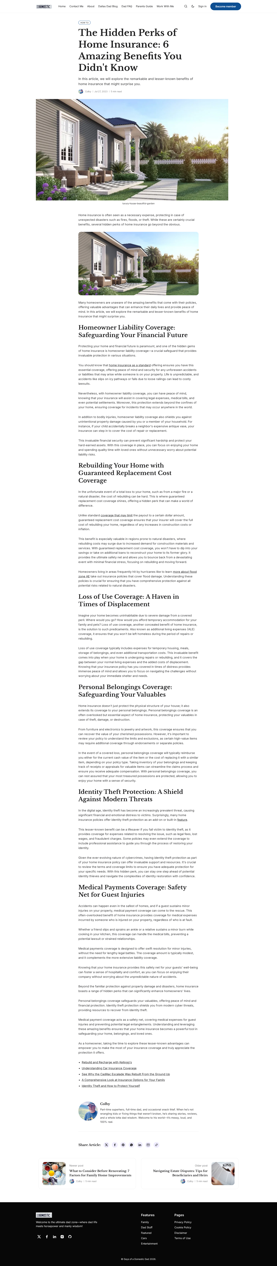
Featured (146, 1232)
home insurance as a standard (130, 365)
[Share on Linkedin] (140, 1145)
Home (62, 6)
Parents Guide (144, 6)
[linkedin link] (54, 1236)
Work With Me (165, 6)
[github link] (70, 1236)
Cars (144, 1238)
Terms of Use (182, 1238)
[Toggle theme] (192, 6)
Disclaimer (180, 1232)
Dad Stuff (146, 1227)
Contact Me (76, 6)
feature (182, 819)
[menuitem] (62, 6)
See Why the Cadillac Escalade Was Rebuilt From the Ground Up (126, 1074)
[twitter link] (39, 1236)
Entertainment (149, 1243)
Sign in (202, 6)
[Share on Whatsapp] (131, 1145)
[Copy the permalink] (156, 1145)
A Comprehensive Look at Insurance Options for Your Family (123, 1080)
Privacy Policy (183, 1222)
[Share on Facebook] (115, 1145)
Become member (225, 6)
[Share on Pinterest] (123, 1145)
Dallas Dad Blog (108, 6)
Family (145, 1222)
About (90, 6)
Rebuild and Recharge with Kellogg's (107, 1062)
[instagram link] (62, 1236)
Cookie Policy (182, 1227)
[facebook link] (47, 1236)
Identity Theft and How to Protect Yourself (111, 1086)
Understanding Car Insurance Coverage (109, 1068)
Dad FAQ (127, 6)
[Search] (185, 6)
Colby (88, 91)
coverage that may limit (117, 515)
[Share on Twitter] (106, 1145)
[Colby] (80, 91)
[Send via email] (148, 1145)
